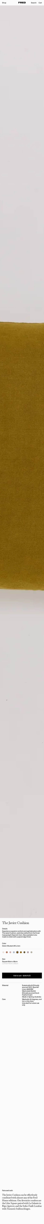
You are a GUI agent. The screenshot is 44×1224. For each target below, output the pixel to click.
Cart (40, 3)
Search (33, 3)
